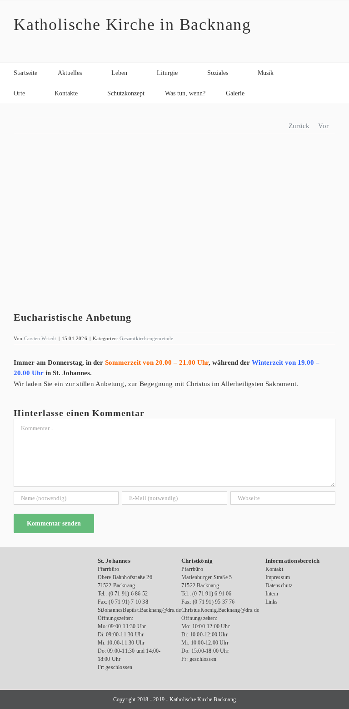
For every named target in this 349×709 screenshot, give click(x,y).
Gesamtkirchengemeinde (146, 338)
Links (271, 602)
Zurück (299, 125)
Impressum (277, 577)
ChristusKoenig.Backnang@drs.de (220, 610)
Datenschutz (279, 585)
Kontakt (274, 569)
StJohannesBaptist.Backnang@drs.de (139, 610)
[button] (267, 93)
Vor (323, 125)
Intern (272, 593)
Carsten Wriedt (40, 338)
